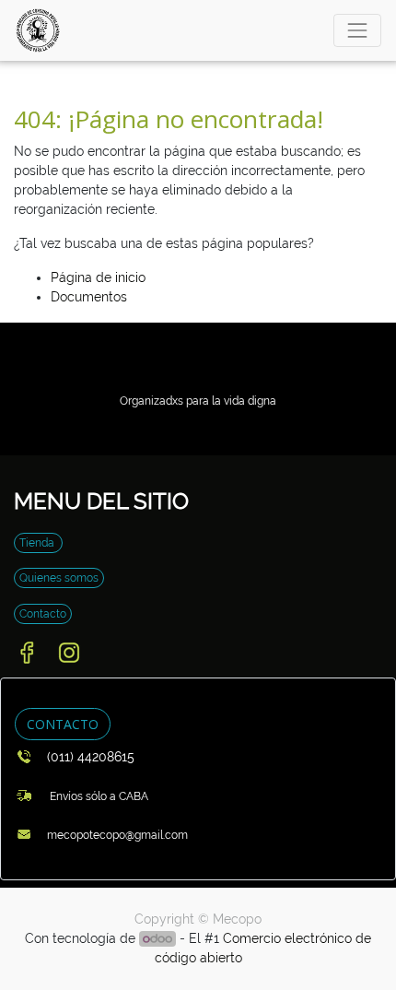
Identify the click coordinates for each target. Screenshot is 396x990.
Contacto (42, 613)
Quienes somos (59, 578)
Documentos (89, 296)
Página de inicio (98, 277)
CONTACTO (63, 724)
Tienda (38, 542)
